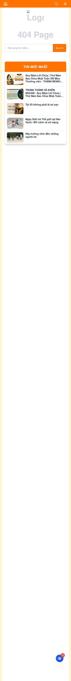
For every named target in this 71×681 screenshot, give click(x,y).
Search (59, 48)
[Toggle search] (56, 3)
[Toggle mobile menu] (65, 4)
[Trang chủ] (5, 4)
